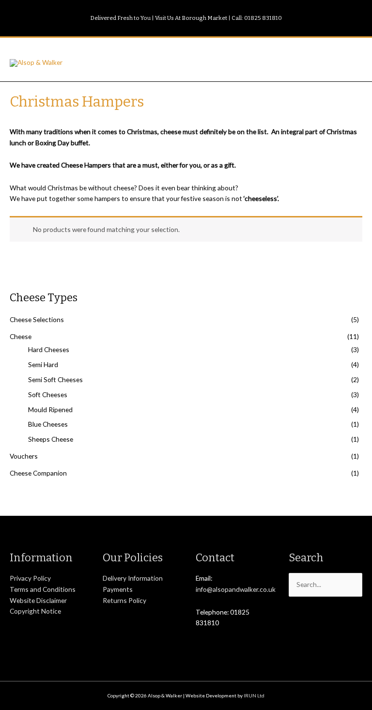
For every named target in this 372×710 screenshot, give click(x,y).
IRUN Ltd (254, 695)
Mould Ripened (50, 409)
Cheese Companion (38, 473)
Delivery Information (133, 578)
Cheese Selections (37, 319)
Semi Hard (43, 364)
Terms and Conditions (43, 589)
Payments (118, 589)
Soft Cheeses (47, 394)
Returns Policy (124, 600)
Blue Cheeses (48, 424)
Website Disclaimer (38, 600)
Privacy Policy (30, 578)
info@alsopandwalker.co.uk (236, 589)
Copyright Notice (35, 611)
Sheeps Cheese (50, 439)
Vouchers (24, 456)
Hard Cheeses (48, 349)
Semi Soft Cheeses (55, 379)
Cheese (20, 336)
